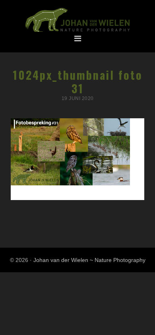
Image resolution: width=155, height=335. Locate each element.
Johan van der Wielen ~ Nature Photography (77, 20)
